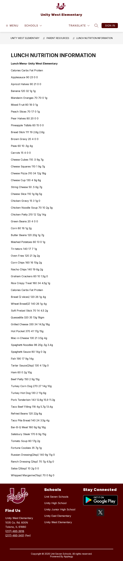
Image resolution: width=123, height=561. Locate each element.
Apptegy (68, 556)
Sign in (110, 25)
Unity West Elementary (25, 38)
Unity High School (55, 503)
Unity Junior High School (59, 509)
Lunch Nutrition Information (94, 38)
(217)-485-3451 (14, 535)
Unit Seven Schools (56, 496)
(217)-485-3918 (14, 531)
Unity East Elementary (57, 515)
